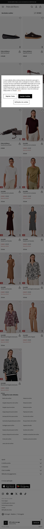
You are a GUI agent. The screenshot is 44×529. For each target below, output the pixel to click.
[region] (22, 91)
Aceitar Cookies (25, 96)
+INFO (19, 90)
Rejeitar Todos (10, 96)
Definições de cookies (21, 102)
